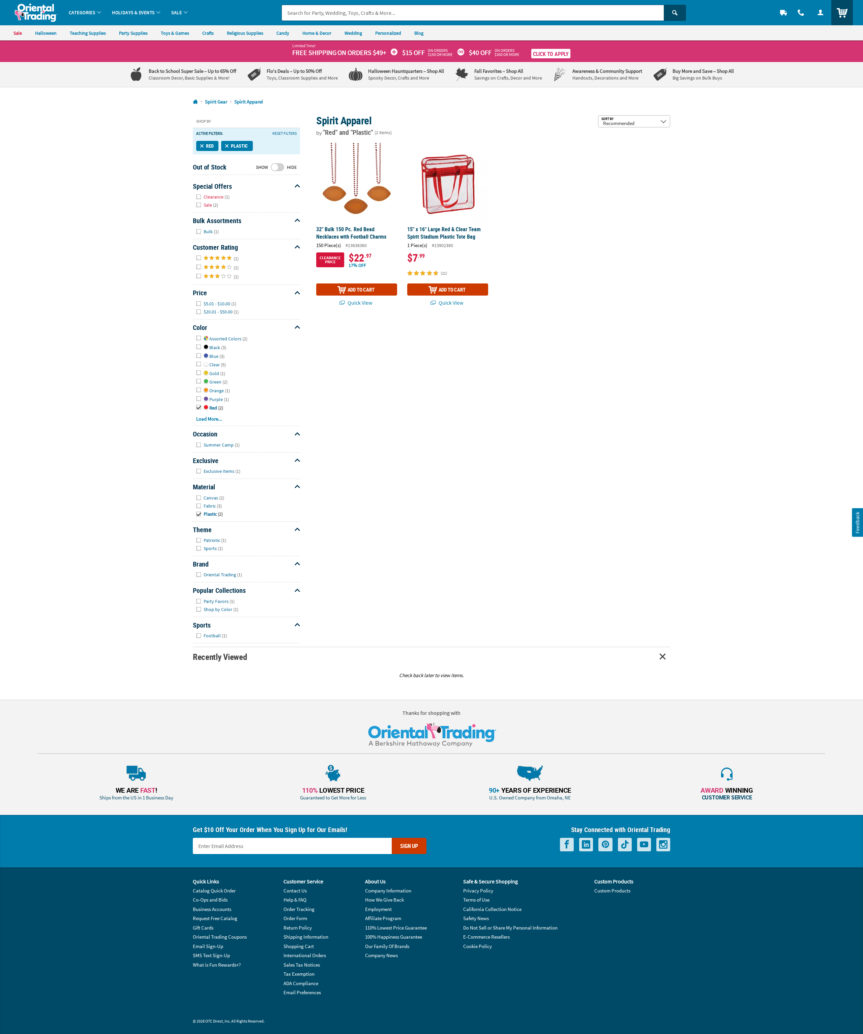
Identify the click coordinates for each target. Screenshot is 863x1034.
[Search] (675, 13)
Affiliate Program (383, 918)
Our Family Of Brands (387, 946)
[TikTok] (625, 845)
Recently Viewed (220, 656)
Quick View (359, 302)
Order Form (295, 918)
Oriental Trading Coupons (220, 937)
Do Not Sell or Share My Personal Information (510, 927)
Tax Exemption (299, 974)
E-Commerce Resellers (486, 937)
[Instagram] (663, 845)
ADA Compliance (301, 983)
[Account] (820, 12)
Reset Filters (284, 133)
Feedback (857, 523)
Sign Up (409, 846)
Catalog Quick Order (214, 890)
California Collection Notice (492, 909)
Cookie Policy (477, 946)
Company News (381, 955)
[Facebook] (567, 845)
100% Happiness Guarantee (393, 937)
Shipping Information (306, 937)
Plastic (239, 146)
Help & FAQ (295, 899)
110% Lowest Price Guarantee (396, 927)
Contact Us (295, 890)
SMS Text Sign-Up (211, 955)
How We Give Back (384, 899)
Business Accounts (212, 909)
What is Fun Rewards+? (217, 965)
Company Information (388, 890)
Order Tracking (299, 909)
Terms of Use (476, 899)
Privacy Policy (478, 890)
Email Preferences (302, 992)
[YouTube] (644, 845)
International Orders (305, 955)
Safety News (476, 918)
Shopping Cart (299, 946)
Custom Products (612, 890)
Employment (378, 909)
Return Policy (298, 927)
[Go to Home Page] (195, 102)
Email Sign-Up (208, 946)
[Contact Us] (801, 12)
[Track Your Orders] (783, 12)
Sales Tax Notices (302, 965)
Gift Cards (203, 927)
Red (209, 146)
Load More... (209, 419)
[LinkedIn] (586, 845)
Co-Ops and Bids (210, 899)
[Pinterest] (605, 845)
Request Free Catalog (215, 918)
